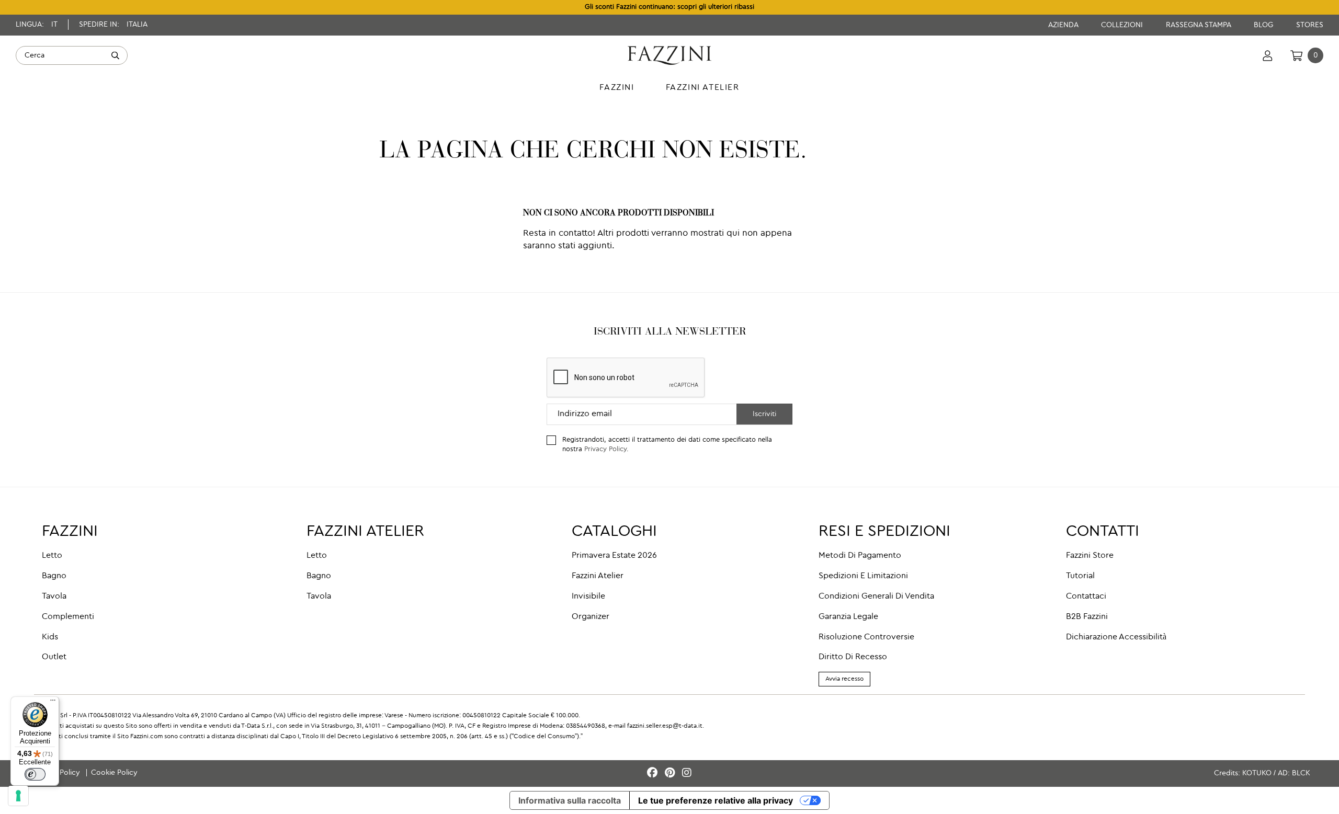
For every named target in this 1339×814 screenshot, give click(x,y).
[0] (1296, 55)
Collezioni (1123, 25)
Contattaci (1086, 596)
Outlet (54, 657)
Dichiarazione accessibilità (1116, 637)
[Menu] (53, 702)
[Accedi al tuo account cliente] (1268, 55)
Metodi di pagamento (860, 556)
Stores (1309, 25)
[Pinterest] (671, 773)
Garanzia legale (848, 617)
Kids (50, 637)
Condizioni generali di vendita (876, 596)
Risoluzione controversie (866, 637)
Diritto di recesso (853, 657)
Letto (52, 556)
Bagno (54, 576)
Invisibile (588, 596)
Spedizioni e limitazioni (863, 576)
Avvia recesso (844, 679)
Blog (1264, 25)
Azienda (1064, 25)
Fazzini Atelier (597, 576)
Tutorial (1080, 576)
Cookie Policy (114, 772)
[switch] (35, 774)
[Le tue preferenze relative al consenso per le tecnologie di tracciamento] (18, 796)
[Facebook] (654, 773)
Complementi (68, 617)
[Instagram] (686, 773)
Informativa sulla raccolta (569, 800)
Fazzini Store (1090, 556)
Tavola (54, 596)
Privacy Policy (605, 449)
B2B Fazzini (1087, 617)
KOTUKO (1257, 773)
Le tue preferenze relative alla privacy (715, 800)
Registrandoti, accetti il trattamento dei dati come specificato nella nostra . (667, 445)
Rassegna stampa (1199, 25)
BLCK (1301, 773)
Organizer (590, 617)
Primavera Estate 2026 (614, 556)
